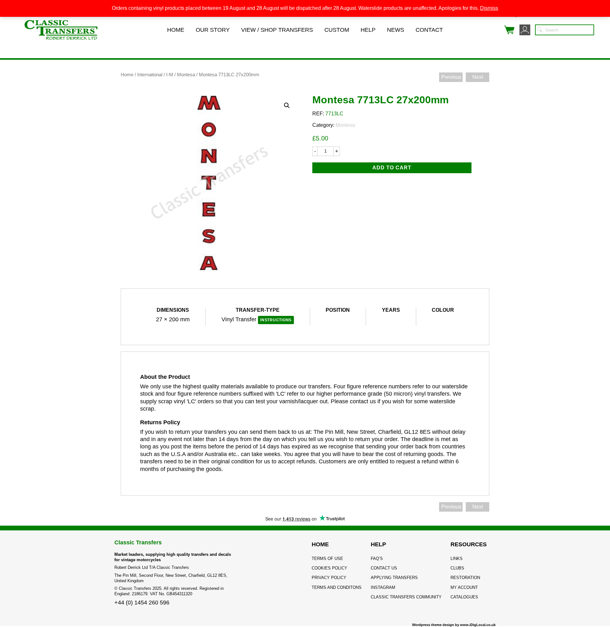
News (395, 30)
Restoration (465, 577)
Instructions (276, 320)
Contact (429, 30)
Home (175, 30)
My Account (464, 587)
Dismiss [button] (489, 8)
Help (368, 30)
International (149, 74)
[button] (287, 105)
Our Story (213, 30)
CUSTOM (336, 30)
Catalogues (464, 597)
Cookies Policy (329, 568)
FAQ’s (377, 558)
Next (477, 77)
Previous (451, 77)
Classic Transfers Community (406, 597)
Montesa (186, 74)
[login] (524, 29)
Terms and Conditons (337, 587)
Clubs (457, 568)
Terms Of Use (327, 558)
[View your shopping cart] (509, 29)
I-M (169, 74)
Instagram (383, 587)
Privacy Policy (329, 577)
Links (457, 558)
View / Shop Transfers (277, 30)
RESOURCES (469, 544)
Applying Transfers (394, 577)
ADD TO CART (391, 167)
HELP (378, 544)
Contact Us (384, 568)
